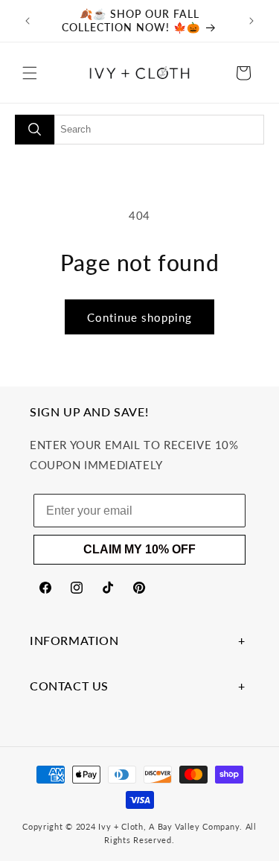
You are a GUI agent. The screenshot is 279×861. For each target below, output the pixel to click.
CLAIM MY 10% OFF (139, 549)
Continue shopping (139, 317)
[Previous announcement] (27, 20)
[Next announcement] (251, 20)
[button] (29, 73)
